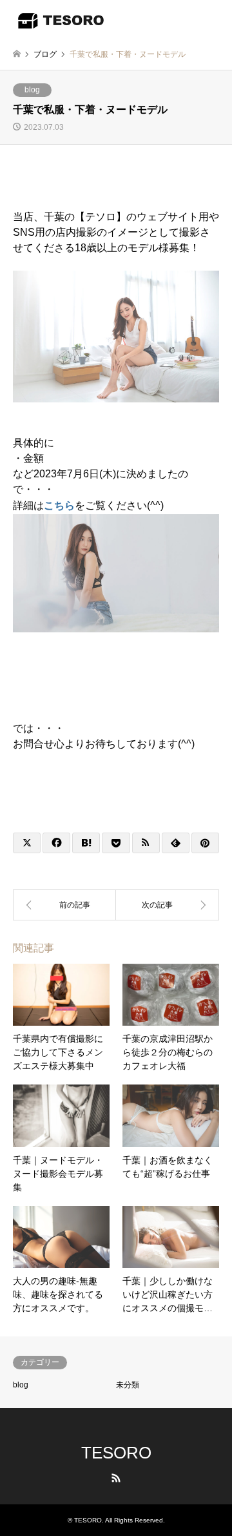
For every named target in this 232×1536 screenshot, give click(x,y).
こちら (59, 505)
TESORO (116, 1452)
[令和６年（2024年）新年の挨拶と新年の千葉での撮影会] (167, 904)
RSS (116, 1477)
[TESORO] (61, 19)
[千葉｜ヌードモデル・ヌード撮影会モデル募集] (64, 904)
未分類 (127, 1384)
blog (32, 89)
